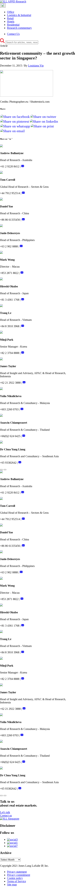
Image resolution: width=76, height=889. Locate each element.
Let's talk (5, 812)
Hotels (10, 21)
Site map (12, 884)
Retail (10, 18)
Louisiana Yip (36, 65)
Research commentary (19, 27)
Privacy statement (17, 871)
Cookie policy (15, 878)
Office (10, 11)
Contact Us (13, 33)
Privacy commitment (18, 874)
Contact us (6, 815)
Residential (13, 24)
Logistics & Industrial (19, 15)
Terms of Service (16, 881)
